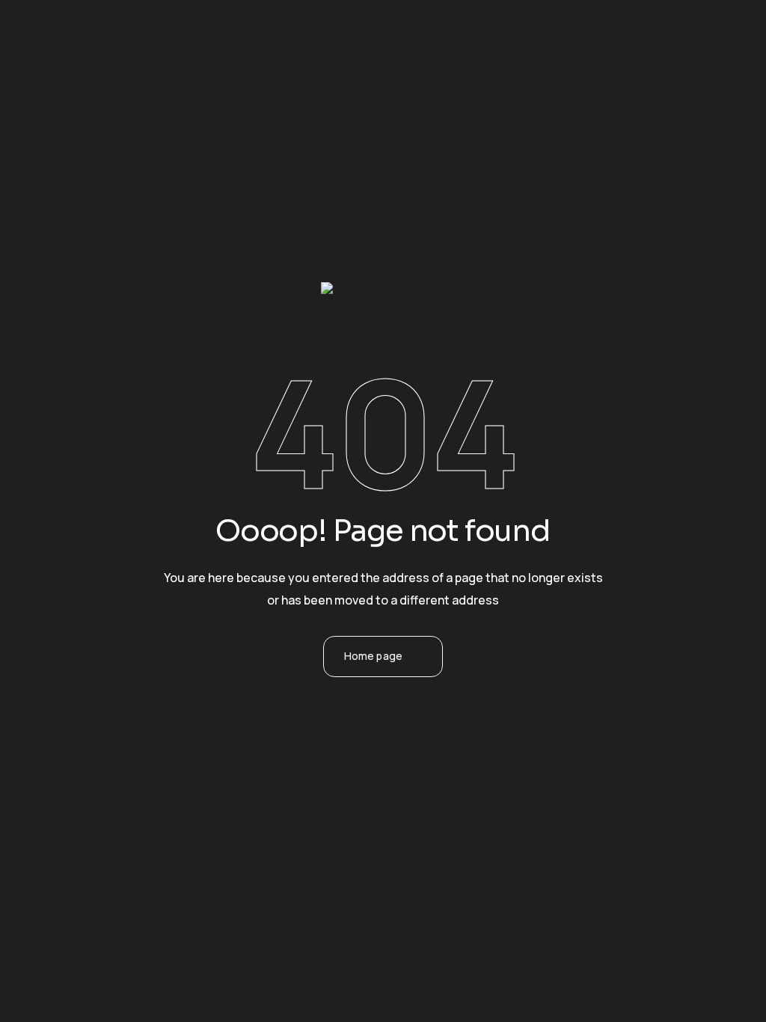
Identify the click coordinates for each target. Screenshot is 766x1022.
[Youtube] (443, 728)
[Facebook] (322, 728)
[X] (363, 728)
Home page (373, 656)
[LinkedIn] (403, 728)
